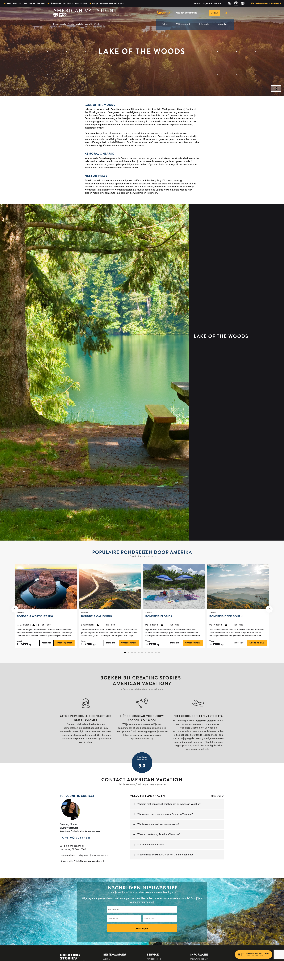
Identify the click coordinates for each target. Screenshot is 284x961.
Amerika (63, 24)
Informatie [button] (204, 24)
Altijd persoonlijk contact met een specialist (26, 3)
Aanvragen (142, 928)
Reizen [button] (165, 24)
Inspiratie (79, 24)
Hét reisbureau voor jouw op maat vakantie (68, 3)
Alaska (106, 959)
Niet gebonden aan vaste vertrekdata (108, 3)
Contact (214, 13)
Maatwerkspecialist (199, 959)
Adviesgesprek (154, 959)
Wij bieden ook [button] (183, 24)
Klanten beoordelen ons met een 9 (266, 3)
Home (55, 24)
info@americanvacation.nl (90, 861)
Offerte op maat (64, 643)
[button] (125, 652)
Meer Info (46, 643)
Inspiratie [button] (222, 24)
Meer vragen (217, 796)
